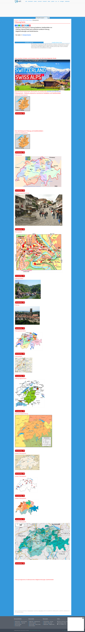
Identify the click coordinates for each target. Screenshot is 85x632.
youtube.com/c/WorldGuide (54, 91)
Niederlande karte (37, 621)
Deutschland (30, 1)
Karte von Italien (31, 624)
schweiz (35, 1)
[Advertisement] (42, 10)
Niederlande (67, 1)
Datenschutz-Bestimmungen (33, 630)
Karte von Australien (18, 624)
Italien (49, 1)
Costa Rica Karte (17, 625)
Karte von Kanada (24, 621)
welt (26, 1)
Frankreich (45, 1)
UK (58, 1)
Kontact (58, 618)
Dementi (39, 630)
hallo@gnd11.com (63, 624)
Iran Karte (51, 621)
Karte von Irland (37, 624)
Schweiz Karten (27, 35)
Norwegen (62, 1)
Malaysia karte (46, 624)
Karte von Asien (45, 618)
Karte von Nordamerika (17, 618)
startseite (20, 20)
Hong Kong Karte (46, 621)
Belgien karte (31, 621)
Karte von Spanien (32, 625)
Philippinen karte (51, 624)
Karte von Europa (31, 618)
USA (56, 1)
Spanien (52, 1)
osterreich (40, 1)
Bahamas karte (17, 621)
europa (26, 20)
